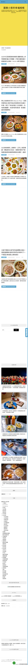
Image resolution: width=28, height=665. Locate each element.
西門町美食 (6, 530)
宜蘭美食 (4, 540)
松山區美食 (6, 525)
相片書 (4, 563)
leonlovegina (11, 112)
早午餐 (4, 552)
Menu (4, 1)
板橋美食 (5, 527)
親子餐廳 (4, 571)
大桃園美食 (5, 536)
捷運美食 (4, 543)
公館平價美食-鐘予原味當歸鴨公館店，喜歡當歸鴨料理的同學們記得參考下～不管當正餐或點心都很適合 (13, 252)
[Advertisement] (14, 28)
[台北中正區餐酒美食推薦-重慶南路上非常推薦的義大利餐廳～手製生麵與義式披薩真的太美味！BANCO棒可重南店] (14, 74)
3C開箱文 (4, 503)
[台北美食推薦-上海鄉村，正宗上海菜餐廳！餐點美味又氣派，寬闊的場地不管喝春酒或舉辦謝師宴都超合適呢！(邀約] (14, 165)
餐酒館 (4, 577)
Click (26, 332)
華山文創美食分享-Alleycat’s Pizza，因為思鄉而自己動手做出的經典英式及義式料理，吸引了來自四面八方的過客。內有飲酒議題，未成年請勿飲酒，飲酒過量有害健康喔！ (13, 105)
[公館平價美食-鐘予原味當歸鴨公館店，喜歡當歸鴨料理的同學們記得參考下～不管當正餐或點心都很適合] (14, 268)
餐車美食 (4, 575)
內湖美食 (5, 521)
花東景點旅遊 (5, 566)
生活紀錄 (4, 561)
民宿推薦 (4, 557)
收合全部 (7, 501)
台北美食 (4, 515)
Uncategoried (5, 504)
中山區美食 (6, 516)
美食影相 (4, 565)
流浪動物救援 (5, 558)
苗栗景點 (4, 567)
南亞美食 (4, 510)
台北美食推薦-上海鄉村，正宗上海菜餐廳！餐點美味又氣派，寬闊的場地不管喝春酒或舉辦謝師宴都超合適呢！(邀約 (13, 150)
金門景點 (4, 572)
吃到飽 (4, 531)
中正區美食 (4, 112)
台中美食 (4, 513)
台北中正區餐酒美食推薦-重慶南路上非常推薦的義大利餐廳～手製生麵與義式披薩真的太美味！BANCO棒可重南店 (13, 59)
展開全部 (3, 501)
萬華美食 (5, 528)
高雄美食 (4, 578)
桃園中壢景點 (5, 554)
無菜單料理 (5, 560)
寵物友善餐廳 (5, 542)
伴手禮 (4, 507)
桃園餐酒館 (5, 555)
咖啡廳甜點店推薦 (6, 533)
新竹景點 (4, 546)
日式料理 (4, 551)
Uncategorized (5, 506)
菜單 (3, 569)
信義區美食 (6, 519)
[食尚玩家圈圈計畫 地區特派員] (14, 587)
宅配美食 (4, 537)
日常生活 (4, 549)
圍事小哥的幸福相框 (14, 8)
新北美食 (4, 545)
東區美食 (5, 524)
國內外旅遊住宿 (6, 534)
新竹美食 (4, 548)
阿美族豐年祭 (5, 574)
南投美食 (4, 512)
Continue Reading (10, 93)
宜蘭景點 (4, 539)
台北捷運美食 (6, 522)
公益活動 (4, 509)
